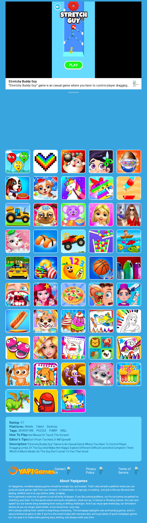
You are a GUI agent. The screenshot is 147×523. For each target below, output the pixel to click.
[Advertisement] (73, 120)
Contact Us (60, 470)
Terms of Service (124, 470)
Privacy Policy (91, 470)
